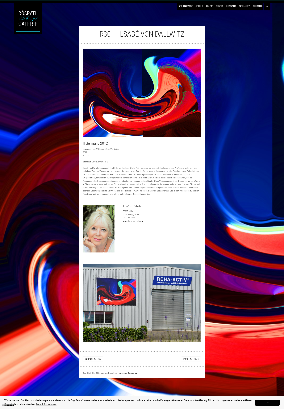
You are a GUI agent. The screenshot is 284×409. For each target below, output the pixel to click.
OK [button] (267, 402)
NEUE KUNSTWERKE (186, 6)
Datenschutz (244, 6)
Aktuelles (199, 6)
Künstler (219, 6)
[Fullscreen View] (267, 5)
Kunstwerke (231, 6)
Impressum (257, 6)
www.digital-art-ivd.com (133, 221)
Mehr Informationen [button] (46, 404)
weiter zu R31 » (191, 359)
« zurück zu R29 (92, 359)
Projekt (209, 6)
